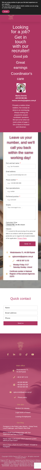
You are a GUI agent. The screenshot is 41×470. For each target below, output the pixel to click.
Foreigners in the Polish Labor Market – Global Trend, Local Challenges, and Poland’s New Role (20, 427)
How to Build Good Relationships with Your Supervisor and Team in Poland (17, 433)
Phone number (11, 180)
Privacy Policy (22, 238)
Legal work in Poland (22, 412)
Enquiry (8, 205)
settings (18, 8)
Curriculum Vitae (11, 222)
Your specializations (13, 188)
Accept (6, 11)
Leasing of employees (23, 416)
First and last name (13, 163)
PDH (24, 458)
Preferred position (12, 196)
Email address (11, 171)
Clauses (8, 229)
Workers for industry (22, 408)
